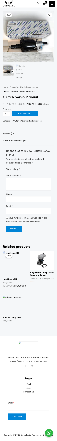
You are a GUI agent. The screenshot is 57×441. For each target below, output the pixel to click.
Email (9, 206)
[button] (38, 4)
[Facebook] (25, 366)
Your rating (13, 169)
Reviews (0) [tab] (8, 133)
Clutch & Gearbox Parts (14, 91)
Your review (13, 175)
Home (5, 87)
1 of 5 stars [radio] (23, 169)
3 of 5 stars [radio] (29, 169)
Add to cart (25, 113)
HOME (28, 384)
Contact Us (28, 392)
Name (9, 194)
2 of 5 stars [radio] (26, 169)
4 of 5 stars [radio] (32, 169)
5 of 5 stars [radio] (34, 169)
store (28, 388)
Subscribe (16, 416)
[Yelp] (32, 366)
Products (14, 87)
